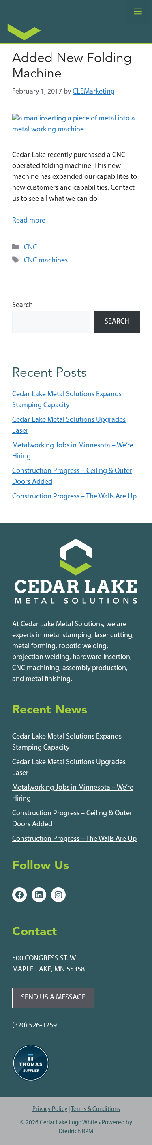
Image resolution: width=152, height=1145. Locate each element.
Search (22, 305)
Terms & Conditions (95, 1109)
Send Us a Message (53, 997)
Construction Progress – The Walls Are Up (74, 497)
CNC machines (46, 260)
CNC (30, 247)
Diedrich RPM (76, 1132)
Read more (28, 221)
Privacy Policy (49, 1109)
